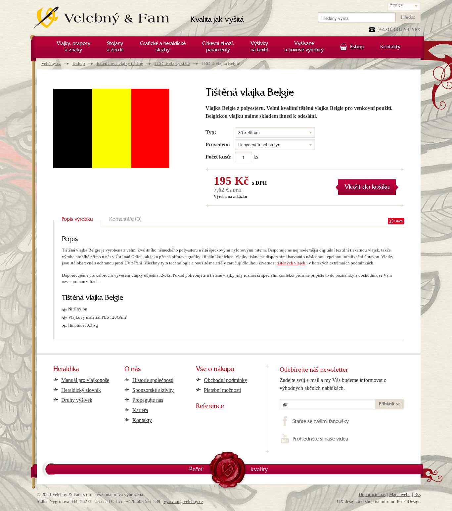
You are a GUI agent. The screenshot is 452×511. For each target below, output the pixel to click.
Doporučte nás (372, 494)
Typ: (210, 132)
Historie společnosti (152, 380)
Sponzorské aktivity (153, 390)
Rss (417, 494)
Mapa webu (400, 494)
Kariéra (140, 410)
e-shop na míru (375, 501)
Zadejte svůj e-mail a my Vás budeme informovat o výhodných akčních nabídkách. (333, 384)
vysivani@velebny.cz (183, 501)
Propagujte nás (147, 400)
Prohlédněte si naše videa (320, 439)
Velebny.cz (51, 63)
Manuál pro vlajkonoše (85, 380)
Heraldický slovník (81, 390)
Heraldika (66, 369)
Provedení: (217, 144)
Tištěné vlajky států (172, 63)
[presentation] (77, 219)
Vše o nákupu (215, 369)
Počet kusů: (218, 157)
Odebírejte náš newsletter (314, 369)
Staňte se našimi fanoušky (320, 421)
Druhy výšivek (76, 400)
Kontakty (142, 420)
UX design (347, 501)
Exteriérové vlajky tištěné (120, 63)
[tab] (77, 219)
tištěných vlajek (291, 262)
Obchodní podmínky (225, 380)
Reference (210, 406)
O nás (132, 369)
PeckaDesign (409, 501)
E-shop (78, 63)
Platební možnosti (222, 390)
